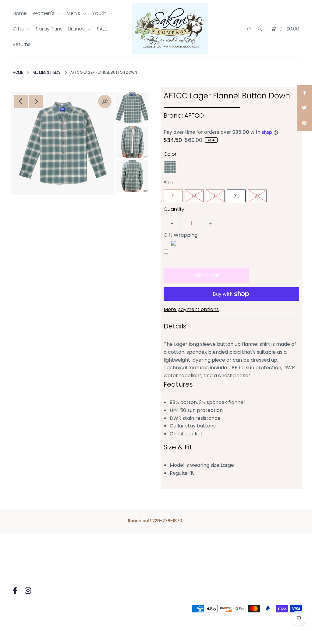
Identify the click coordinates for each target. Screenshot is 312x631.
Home (20, 13)
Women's (44, 13)
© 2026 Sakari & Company (41, 608)
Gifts (19, 28)
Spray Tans (49, 28)
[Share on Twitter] (304, 108)
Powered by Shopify (100, 608)
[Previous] (21, 101)
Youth (100, 13)
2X (257, 195)
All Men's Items (47, 72)
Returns (21, 44)
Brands (77, 28)
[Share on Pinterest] (304, 123)
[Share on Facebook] (304, 93)
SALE (102, 28)
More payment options (191, 309)
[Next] (36, 101)
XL (236, 195)
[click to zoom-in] (105, 101)
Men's (74, 13)
